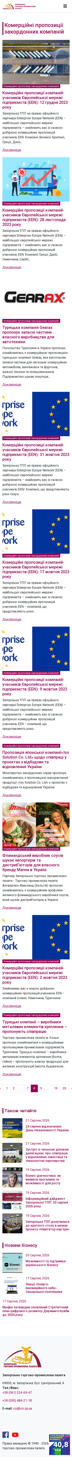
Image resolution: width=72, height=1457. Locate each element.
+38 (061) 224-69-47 (17, 1392)
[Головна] (20, 6)
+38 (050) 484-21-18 (17, 1400)
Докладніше (11, 150)
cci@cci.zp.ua (22, 1408)
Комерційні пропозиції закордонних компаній (31, 86)
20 (64, 1088)
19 (56, 1088)
